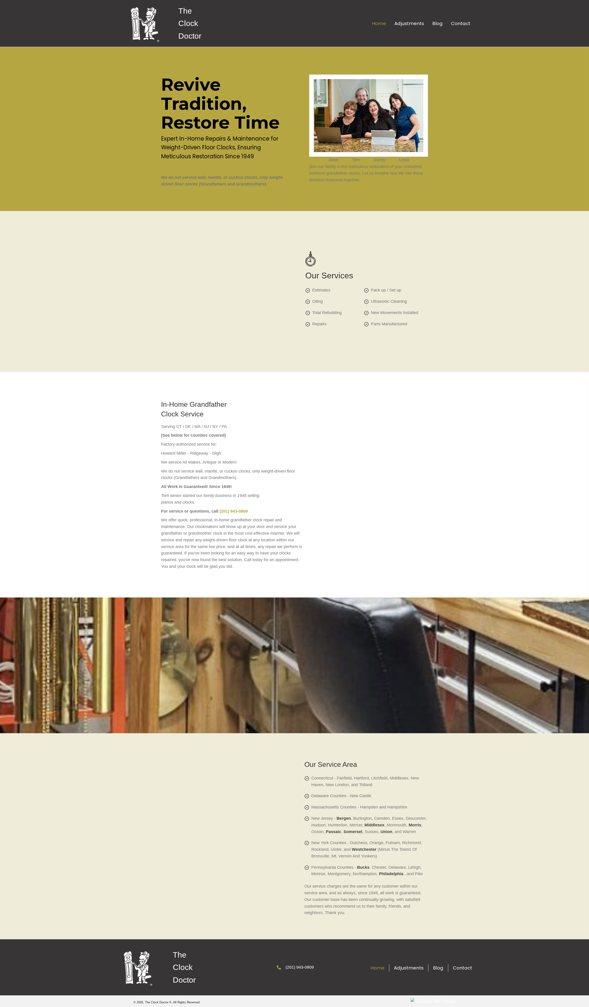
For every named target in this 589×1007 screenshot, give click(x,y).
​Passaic (333, 831)
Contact (462, 968)
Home (377, 968)
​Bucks (363, 867)
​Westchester (364, 849)
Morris (415, 825)
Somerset (353, 831)
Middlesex (374, 825)
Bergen (344, 818)
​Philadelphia (391, 873)
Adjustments (409, 968)
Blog (438, 968)
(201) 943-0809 (233, 511)
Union (386, 831)
